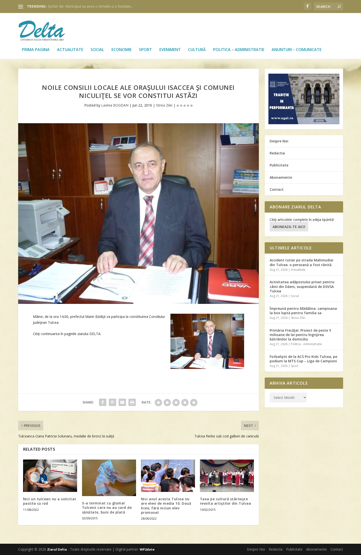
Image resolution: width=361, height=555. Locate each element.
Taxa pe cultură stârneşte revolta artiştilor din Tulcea (225, 501)
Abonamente (281, 177)
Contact (277, 189)
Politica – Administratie (238, 50)
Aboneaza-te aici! (289, 226)
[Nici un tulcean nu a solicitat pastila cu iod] (50, 476)
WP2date (147, 549)
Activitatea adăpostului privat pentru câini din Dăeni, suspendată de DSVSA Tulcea (302, 286)
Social (97, 50)
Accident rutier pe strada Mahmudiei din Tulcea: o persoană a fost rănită (301, 262)
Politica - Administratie (306, 344)
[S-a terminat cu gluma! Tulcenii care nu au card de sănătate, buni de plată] (109, 478)
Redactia (277, 153)
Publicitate (279, 165)
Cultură (197, 50)
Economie (121, 50)
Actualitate (70, 50)
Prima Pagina (36, 50)
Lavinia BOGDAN (114, 105)
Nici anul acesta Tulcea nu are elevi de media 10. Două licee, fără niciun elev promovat (166, 506)
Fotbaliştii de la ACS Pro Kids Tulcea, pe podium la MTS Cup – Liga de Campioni (303, 358)
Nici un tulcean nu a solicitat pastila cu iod (49, 501)
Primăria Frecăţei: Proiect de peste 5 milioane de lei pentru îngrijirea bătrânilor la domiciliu (300, 334)
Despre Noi (279, 141)
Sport (145, 50)
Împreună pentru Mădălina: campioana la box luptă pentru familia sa (303, 310)
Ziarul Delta (57, 549)
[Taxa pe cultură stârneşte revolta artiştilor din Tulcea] (227, 476)
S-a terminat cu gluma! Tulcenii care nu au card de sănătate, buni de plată (107, 507)
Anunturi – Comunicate (296, 50)
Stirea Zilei (164, 105)
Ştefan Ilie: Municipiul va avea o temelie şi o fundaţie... (90, 6)
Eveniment (170, 50)
